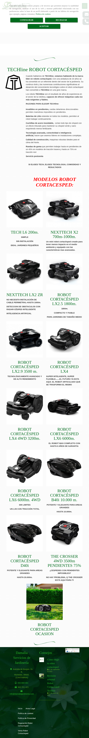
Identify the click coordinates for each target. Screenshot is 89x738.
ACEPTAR (44, 26)
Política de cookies (43, 14)
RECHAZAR (61, 20)
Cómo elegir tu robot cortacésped (53, 663)
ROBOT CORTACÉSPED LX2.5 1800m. (64, 299)
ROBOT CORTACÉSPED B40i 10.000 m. (64, 495)
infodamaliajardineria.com (22, 694)
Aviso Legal (30, 709)
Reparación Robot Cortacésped (25, 724)
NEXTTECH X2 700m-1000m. (64, 234)
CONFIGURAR (26, 20)
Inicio (20, 709)
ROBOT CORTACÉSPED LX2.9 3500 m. (25, 367)
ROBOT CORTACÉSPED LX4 (64, 367)
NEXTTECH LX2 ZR (25, 294)
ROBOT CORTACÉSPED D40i (25, 561)
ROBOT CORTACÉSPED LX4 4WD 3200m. (24, 434)
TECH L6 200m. (25, 232)
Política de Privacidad (27, 718)
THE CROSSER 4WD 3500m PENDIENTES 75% (64, 561)
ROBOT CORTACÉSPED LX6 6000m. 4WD (24, 495)
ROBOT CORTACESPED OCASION (44, 629)
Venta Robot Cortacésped (23, 732)
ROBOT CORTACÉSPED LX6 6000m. (64, 434)
